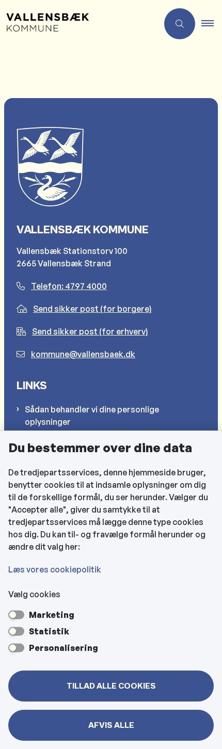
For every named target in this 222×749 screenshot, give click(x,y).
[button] (211, 23)
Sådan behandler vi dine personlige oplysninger (92, 415)
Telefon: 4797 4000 (69, 286)
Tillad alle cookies (111, 686)
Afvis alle (111, 725)
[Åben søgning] (179, 23)
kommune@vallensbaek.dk (83, 354)
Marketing (51, 615)
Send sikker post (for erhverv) (90, 331)
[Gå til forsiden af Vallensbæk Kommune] (79, 24)
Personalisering (63, 648)
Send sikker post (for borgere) (92, 309)
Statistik (49, 631)
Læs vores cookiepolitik (54, 569)
